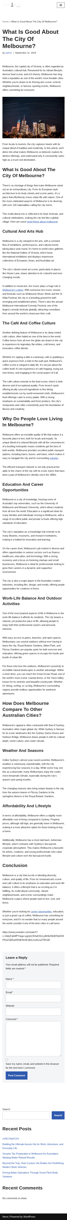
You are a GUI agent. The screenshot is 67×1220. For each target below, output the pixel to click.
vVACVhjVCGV (10, 1138)
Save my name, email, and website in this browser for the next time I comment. (32, 1065)
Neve (5, 1216)
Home (5, 21)
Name (10, 979)
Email (9, 992)
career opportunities (41, 911)
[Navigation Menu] (61, 5)
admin (9, 53)
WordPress (29, 1216)
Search (6, 1109)
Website (10, 1005)
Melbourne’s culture (12, 290)
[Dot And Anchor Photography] (12, 5)
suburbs (54, 458)
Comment (12, 1019)
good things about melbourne (42, 221)
